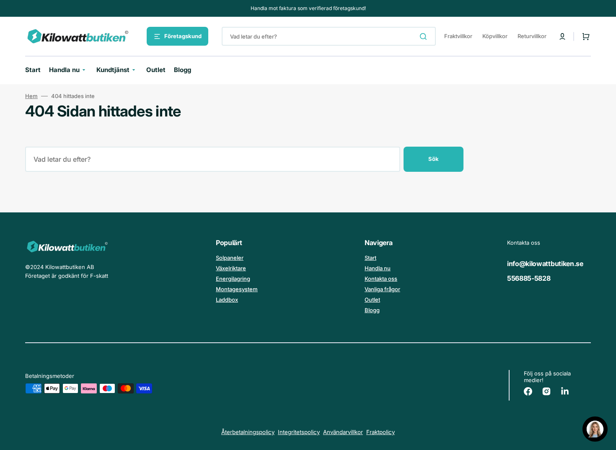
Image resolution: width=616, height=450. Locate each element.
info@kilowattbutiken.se (545, 263)
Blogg (372, 310)
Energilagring (233, 278)
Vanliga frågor (382, 289)
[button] (562, 36)
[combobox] (329, 36)
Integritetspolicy (299, 432)
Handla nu (378, 268)
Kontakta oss (381, 278)
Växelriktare (231, 268)
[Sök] (425, 36)
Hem (31, 96)
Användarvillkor (343, 432)
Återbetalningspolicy (247, 432)
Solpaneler (229, 257)
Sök (433, 158)
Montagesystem (237, 289)
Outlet (372, 299)
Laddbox (227, 299)
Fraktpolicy (380, 432)
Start (370, 257)
